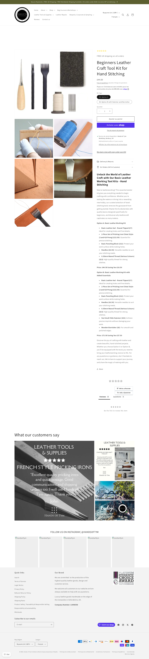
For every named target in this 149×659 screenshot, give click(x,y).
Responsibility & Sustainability (25, 608)
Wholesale (18, 612)
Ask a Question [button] (125, 393)
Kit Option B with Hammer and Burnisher (114, 102)
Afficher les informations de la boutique (113, 144)
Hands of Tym (27, 652)
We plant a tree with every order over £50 (111, 152)
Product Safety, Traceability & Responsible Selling (32, 604)
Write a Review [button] (125, 388)
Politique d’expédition (118, 652)
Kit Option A (103, 97)
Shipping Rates (20, 601)
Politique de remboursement (68, 652)
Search (17, 578)
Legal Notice (19, 585)
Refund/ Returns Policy (23, 593)
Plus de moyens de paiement (115, 130)
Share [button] (101, 369)
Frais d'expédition (102, 83)
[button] (44, 10)
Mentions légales (129, 654)
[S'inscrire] (51, 624)
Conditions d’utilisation (103, 652)
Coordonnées (130, 652)
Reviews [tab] (103, 397)
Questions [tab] (117, 397)
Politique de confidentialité (86, 652)
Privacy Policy (19, 589)
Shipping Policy (20, 597)
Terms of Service (20, 581)
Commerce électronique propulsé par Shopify (44, 652)
